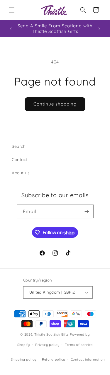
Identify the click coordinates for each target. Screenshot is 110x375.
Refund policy (53, 359)
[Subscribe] (86, 211)
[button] (11, 10)
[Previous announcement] (10, 28)
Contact (20, 159)
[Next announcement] (99, 28)
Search (19, 146)
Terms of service (79, 345)
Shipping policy (24, 359)
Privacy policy (47, 345)
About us (21, 172)
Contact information (88, 359)
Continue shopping (55, 104)
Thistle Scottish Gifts (51, 334)
